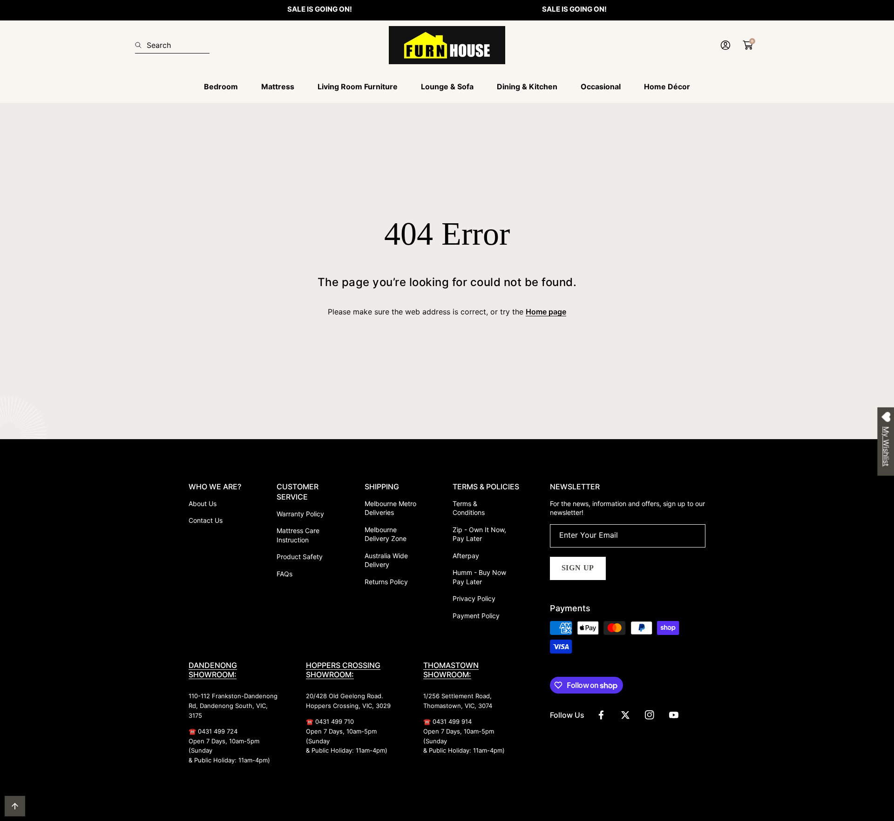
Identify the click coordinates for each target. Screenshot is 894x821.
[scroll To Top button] (15, 806)
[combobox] (172, 45)
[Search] (141, 45)
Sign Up (578, 568)
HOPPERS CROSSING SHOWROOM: (343, 670)
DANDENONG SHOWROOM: (213, 670)
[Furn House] (447, 45)
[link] (221, 86)
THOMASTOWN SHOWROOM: (451, 670)
